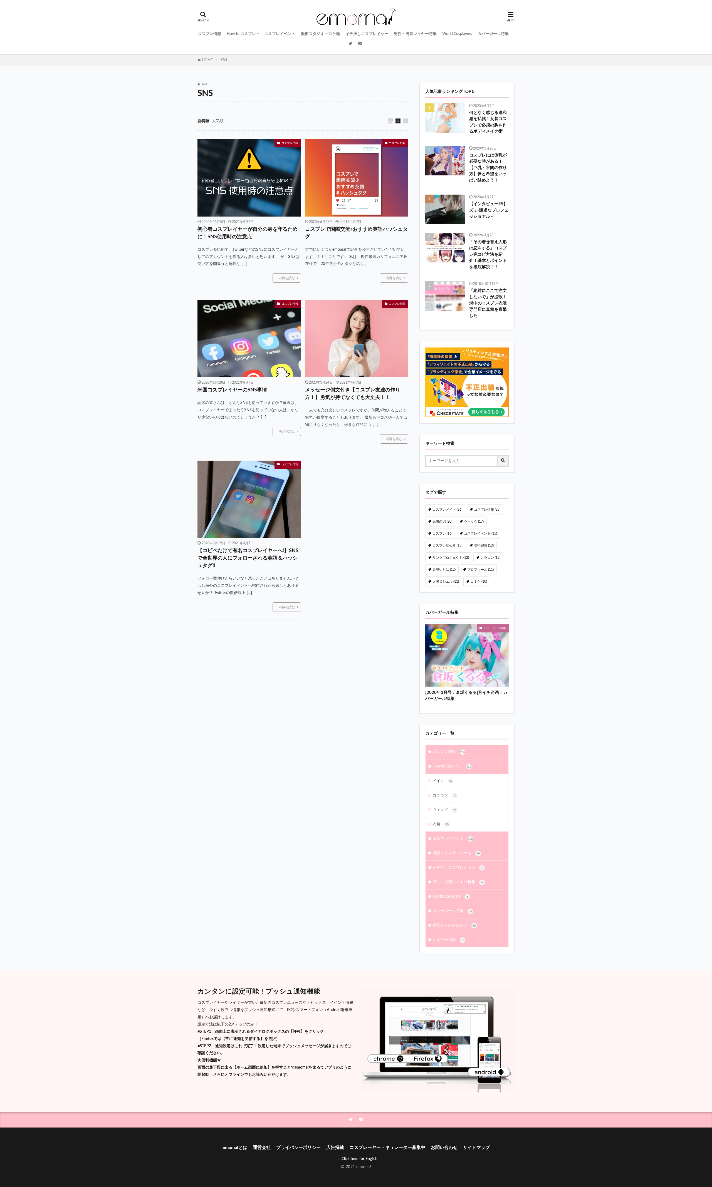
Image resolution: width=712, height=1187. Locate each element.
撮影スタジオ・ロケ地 (320, 34)
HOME (207, 60)
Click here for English (359, 1159)
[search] (503, 461)
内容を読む (286, 278)
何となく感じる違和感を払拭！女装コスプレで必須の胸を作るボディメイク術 (488, 122)
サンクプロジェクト (450, 557)
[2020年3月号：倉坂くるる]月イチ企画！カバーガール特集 (466, 696)
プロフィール (480, 569)
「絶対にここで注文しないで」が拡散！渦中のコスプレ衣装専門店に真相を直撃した (488, 303)
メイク (442, 781)
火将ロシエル (445, 581)
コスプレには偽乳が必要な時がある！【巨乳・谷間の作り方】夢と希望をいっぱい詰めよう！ (488, 167)
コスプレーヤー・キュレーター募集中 (387, 1147)
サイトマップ (476, 1147)
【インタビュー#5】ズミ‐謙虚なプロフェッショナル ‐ (488, 210)
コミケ (479, 581)
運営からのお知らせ (454, 925)
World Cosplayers (457, 34)
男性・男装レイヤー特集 (415, 34)
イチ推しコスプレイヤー (366, 34)
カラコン (490, 557)
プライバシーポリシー (298, 1147)
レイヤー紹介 (448, 940)
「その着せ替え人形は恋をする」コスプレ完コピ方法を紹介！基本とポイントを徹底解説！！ (488, 254)
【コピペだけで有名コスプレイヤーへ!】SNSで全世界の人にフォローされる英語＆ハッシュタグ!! (247, 558)
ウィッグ (474, 521)
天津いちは (444, 569)
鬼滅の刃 (442, 521)
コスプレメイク (447, 509)
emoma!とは (234, 1147)
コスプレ (442, 533)
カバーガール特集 (493, 34)
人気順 (218, 121)
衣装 (440, 824)
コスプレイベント (279, 34)
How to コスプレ (241, 34)
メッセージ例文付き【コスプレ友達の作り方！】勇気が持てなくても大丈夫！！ (352, 394)
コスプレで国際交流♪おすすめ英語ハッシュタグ (356, 233)
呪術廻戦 (484, 545)
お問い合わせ (444, 1147)
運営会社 (262, 1147)
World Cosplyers (450, 896)
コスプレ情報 (209, 34)
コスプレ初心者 (447, 545)
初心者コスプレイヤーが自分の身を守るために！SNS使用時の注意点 (247, 233)
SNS (224, 59)
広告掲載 (335, 1147)
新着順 (203, 121)
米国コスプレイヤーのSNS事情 (232, 390)
